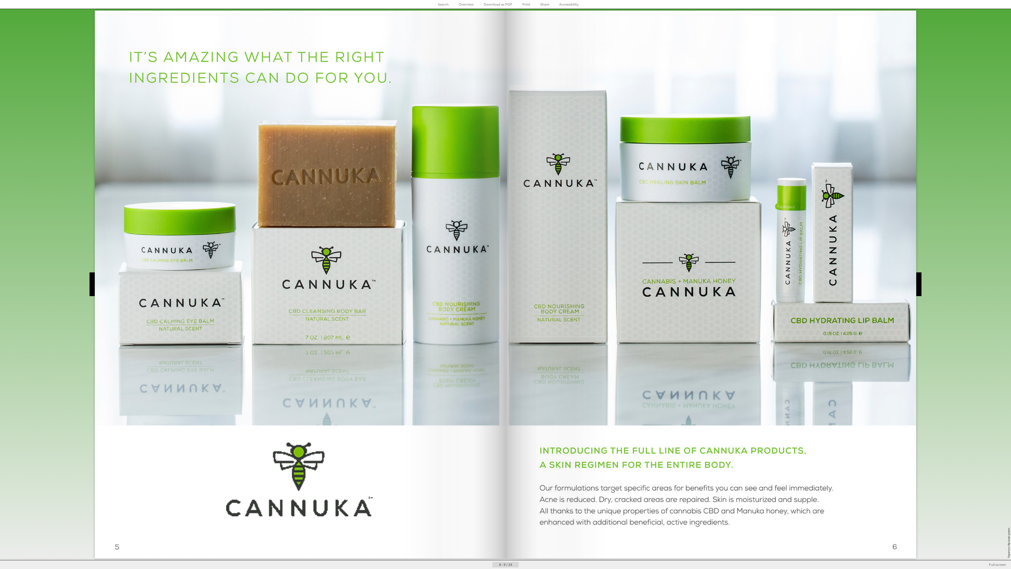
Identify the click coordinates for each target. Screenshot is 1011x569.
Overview (466, 4)
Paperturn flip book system (1008, 543)
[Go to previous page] (488, 565)
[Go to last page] (531, 565)
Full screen (997, 565)
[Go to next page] (523, 565)
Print (526, 4)
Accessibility (569, 4)
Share (544, 4)
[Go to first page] (479, 565)
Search (443, 4)
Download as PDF (498, 4)
